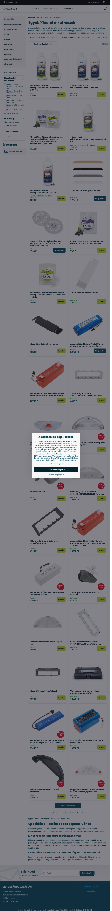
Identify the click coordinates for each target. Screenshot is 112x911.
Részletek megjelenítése (56, 475)
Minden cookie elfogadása (56, 470)
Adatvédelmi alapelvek (56, 464)
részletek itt (57, 454)
